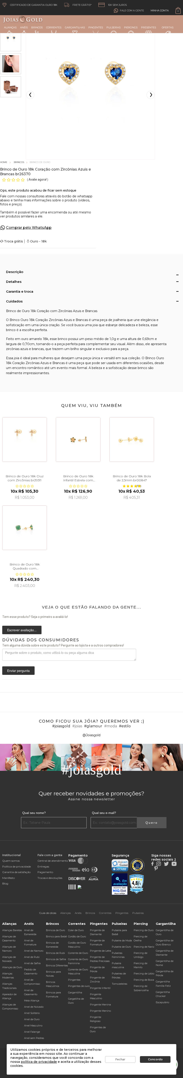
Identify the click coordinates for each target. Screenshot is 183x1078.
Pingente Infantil (100, 988)
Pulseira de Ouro (121, 946)
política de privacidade (39, 1062)
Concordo (155, 1059)
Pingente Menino (100, 1010)
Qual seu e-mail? (104, 813)
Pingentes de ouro (79, 986)
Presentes (148, 27)
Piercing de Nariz (144, 946)
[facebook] (152, 863)
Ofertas (167, 27)
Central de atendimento (52, 860)
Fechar (120, 1059)
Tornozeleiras (119, 983)
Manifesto (8, 878)
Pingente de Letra (100, 950)
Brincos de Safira (56, 959)
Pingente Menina (100, 1004)
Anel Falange (32, 1031)
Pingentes (95, 27)
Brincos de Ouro (55, 930)
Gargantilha (75, 992)
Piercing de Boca (144, 979)
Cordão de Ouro (77, 936)
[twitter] (166, 863)
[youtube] (174, 863)
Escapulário (162, 1002)
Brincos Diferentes (57, 965)
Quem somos (11, 860)
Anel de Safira (32, 963)
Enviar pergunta (18, 670)
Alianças (10, 27)
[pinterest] (156, 868)
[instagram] (158, 863)
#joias (77, 726)
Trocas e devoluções (49, 878)
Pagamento (45, 872)
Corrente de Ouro (78, 953)
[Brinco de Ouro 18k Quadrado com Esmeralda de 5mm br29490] (24, 527)
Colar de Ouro (76, 930)
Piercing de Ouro (144, 930)
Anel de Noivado (34, 1006)
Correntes (53, 27)
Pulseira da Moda (122, 940)
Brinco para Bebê (56, 936)
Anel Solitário (32, 1013)
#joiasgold (61, 726)
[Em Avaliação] (120, 884)
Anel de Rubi (32, 957)
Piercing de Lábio (144, 973)
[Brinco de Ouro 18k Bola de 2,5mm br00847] (131, 439)
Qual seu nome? (34, 813)
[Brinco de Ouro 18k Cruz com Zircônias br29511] (24, 439)
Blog (5, 883)
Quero (152, 822)
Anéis (24, 27)
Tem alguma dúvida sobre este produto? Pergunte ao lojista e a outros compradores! (63, 645)
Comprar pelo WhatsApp (29, 227)
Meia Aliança (31, 1000)
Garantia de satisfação (16, 872)
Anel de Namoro (33, 950)
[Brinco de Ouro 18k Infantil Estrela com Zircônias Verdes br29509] (78, 439)
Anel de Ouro (32, 1019)
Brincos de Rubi (55, 953)
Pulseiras (113, 27)
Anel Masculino (33, 1025)
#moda (110, 726)
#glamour (93, 726)
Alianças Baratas (12, 930)
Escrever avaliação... (22, 630)
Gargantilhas (75, 27)
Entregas (43, 866)
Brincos (37, 27)
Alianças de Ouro (12, 967)
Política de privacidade (16, 866)
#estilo (125, 726)
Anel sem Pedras (34, 1038)
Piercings (130, 27)
